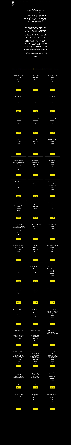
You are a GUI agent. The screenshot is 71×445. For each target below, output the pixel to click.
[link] (19, 75)
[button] (27, 2)
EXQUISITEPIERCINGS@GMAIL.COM (35, 49)
